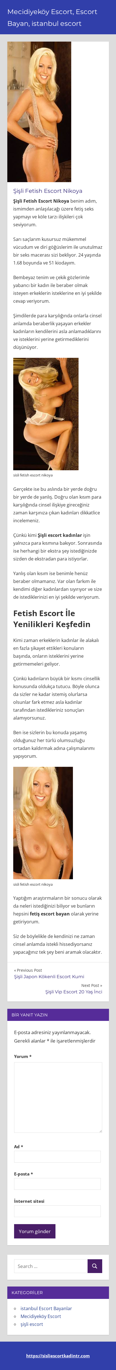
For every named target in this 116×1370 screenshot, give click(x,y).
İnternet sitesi (29, 1201)
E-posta (23, 1174)
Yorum (23, 1056)
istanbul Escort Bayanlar (46, 1308)
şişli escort (32, 1324)
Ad (18, 1146)
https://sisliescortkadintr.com (58, 1355)
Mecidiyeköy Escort (41, 1316)
